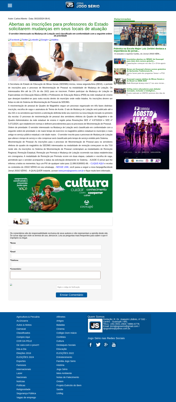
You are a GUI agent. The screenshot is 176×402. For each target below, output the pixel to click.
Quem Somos (96, 316)
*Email (12, 252)
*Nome (13, 243)
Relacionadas (122, 19)
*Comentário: (16, 269)
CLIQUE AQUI (97, 163)
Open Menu (10, 5)
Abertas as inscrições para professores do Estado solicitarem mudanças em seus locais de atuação (58, 26)
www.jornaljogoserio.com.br (71, 171)
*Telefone (14, 260)
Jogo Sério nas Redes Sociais (106, 338)
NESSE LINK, (62, 167)
